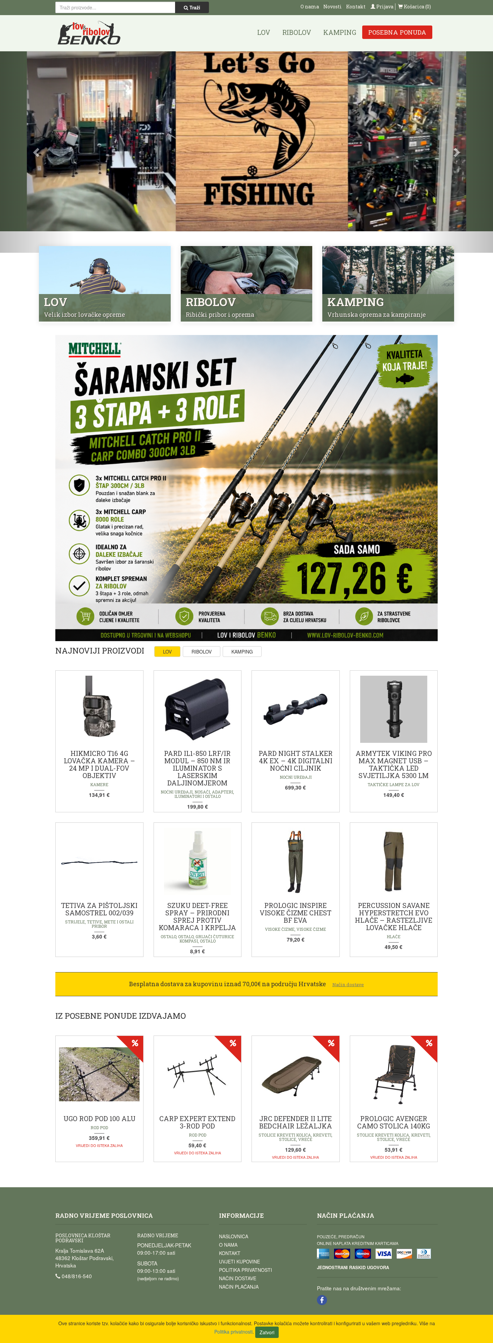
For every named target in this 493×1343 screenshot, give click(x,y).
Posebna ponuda (397, 32)
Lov (263, 32)
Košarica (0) (417, 6)
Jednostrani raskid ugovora (353, 1267)
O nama (309, 6)
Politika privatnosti (245, 1269)
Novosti (332, 6)
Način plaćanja (239, 1286)
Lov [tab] (167, 651)
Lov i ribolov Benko (89, 33)
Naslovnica (233, 1236)
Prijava (384, 6)
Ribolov (296, 32)
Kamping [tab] (242, 651)
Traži (194, 7)
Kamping (339, 32)
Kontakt (356, 6)
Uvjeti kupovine (239, 1261)
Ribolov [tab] (201, 651)
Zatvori (267, 1332)
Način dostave (237, 1278)
